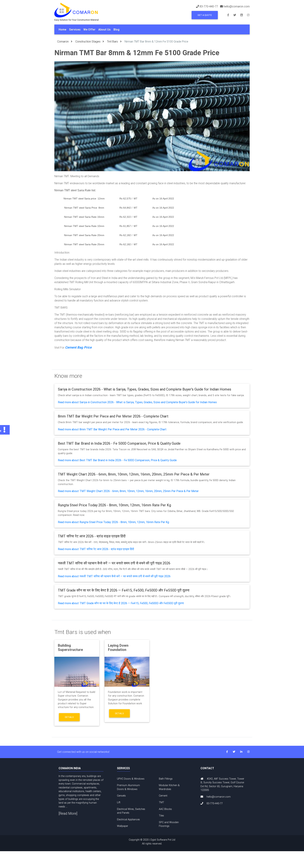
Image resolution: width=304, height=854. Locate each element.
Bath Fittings (166, 778)
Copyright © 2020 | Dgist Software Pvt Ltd (152, 841)
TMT (161, 802)
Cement (163, 795)
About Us (104, 29)
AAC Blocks (165, 809)
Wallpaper (122, 826)
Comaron (63, 41)
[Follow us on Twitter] (236, 14)
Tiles (161, 815)
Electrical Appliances (128, 819)
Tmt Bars (112, 41)
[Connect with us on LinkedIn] (243, 14)
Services (75, 29)
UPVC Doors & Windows (130, 778)
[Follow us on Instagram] (248, 14)
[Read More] (68, 813)
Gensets (121, 795)
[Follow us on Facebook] (230, 14)
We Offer (89, 29)
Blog (116, 29)
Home (62, 29)
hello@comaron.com (237, 6)
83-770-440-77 (209, 6)
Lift (118, 802)
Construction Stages (87, 41)
